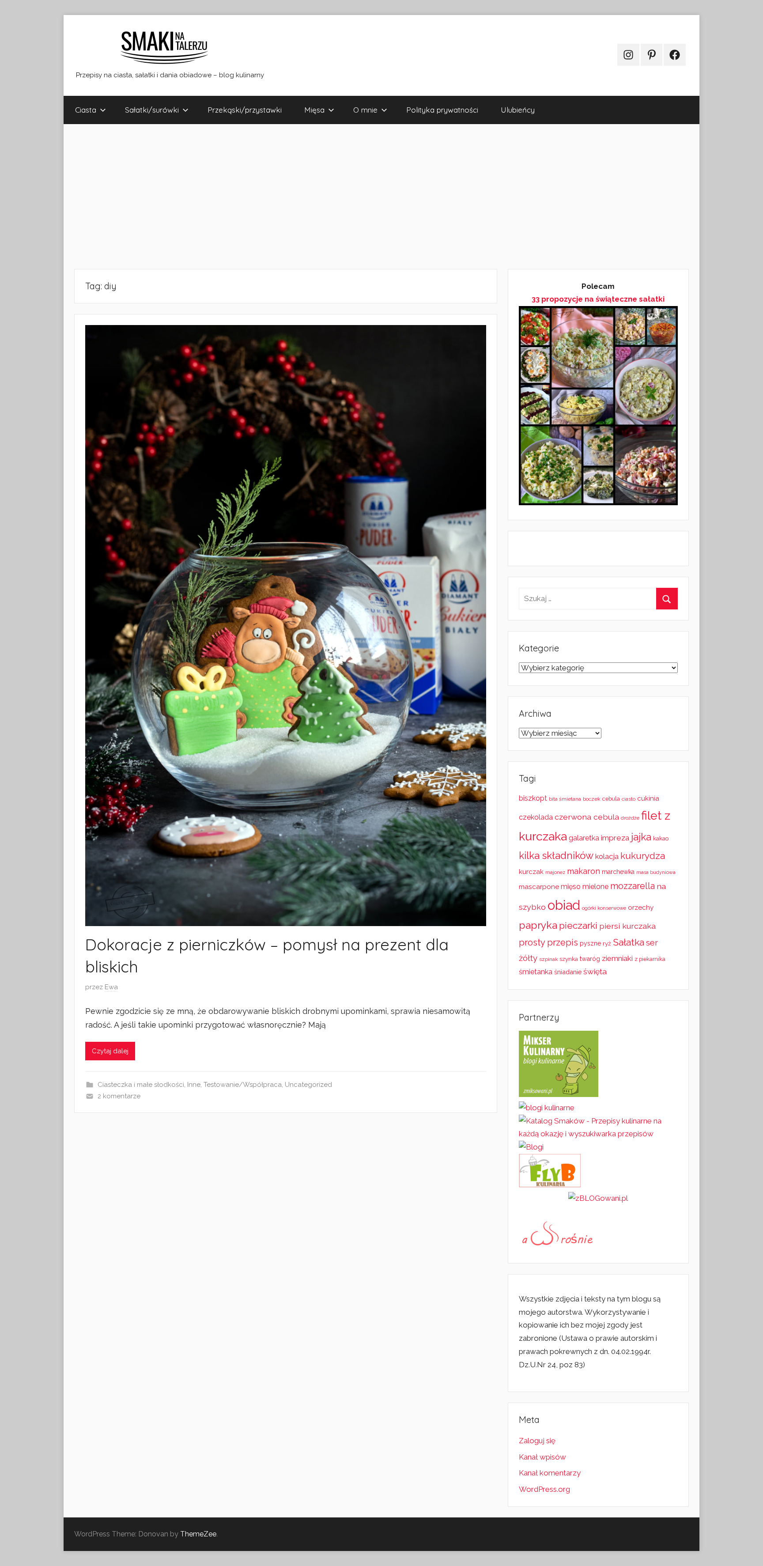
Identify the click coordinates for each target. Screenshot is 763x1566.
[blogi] (531, 1146)
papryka (538, 925)
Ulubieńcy (518, 109)
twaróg (590, 958)
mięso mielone (584, 886)
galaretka (584, 838)
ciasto (628, 799)
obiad (564, 905)
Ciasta (85, 109)
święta (595, 971)
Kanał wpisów (542, 1457)
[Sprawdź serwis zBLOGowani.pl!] (598, 1198)
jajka (641, 837)
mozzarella (632, 886)
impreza (615, 837)
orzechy (640, 908)
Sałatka (628, 942)
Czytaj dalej (110, 1051)
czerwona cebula (587, 816)
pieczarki (578, 925)
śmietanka (535, 972)
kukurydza (642, 856)
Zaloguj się (537, 1440)
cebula (611, 798)
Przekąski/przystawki (245, 109)
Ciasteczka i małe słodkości (141, 1085)
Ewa (111, 987)
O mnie (365, 109)
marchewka (618, 871)
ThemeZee (198, 1534)
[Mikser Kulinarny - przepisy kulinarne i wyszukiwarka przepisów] (558, 1094)
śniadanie (568, 972)
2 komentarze (119, 1096)
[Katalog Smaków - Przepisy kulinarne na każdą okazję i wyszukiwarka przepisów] (598, 1133)
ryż (607, 943)
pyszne (590, 943)
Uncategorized (308, 1085)
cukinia (648, 798)
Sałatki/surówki (152, 109)
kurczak (531, 872)
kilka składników (556, 855)
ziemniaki (617, 958)
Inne (193, 1085)
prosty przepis (548, 942)
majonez (555, 872)
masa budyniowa (656, 872)
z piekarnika (650, 959)
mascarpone (539, 887)
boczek (592, 799)
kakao (661, 838)
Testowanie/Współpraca (243, 1085)
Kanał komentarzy (550, 1472)
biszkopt (533, 798)
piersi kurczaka (627, 926)
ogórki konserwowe (604, 908)
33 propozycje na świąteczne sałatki (598, 299)
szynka (568, 959)
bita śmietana (565, 799)
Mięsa (314, 109)
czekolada (536, 817)
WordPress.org (544, 1489)
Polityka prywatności (442, 109)
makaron (583, 871)
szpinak (548, 959)
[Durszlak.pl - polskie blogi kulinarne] (546, 1107)
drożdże (630, 818)
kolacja (607, 856)
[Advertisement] (328, 196)
